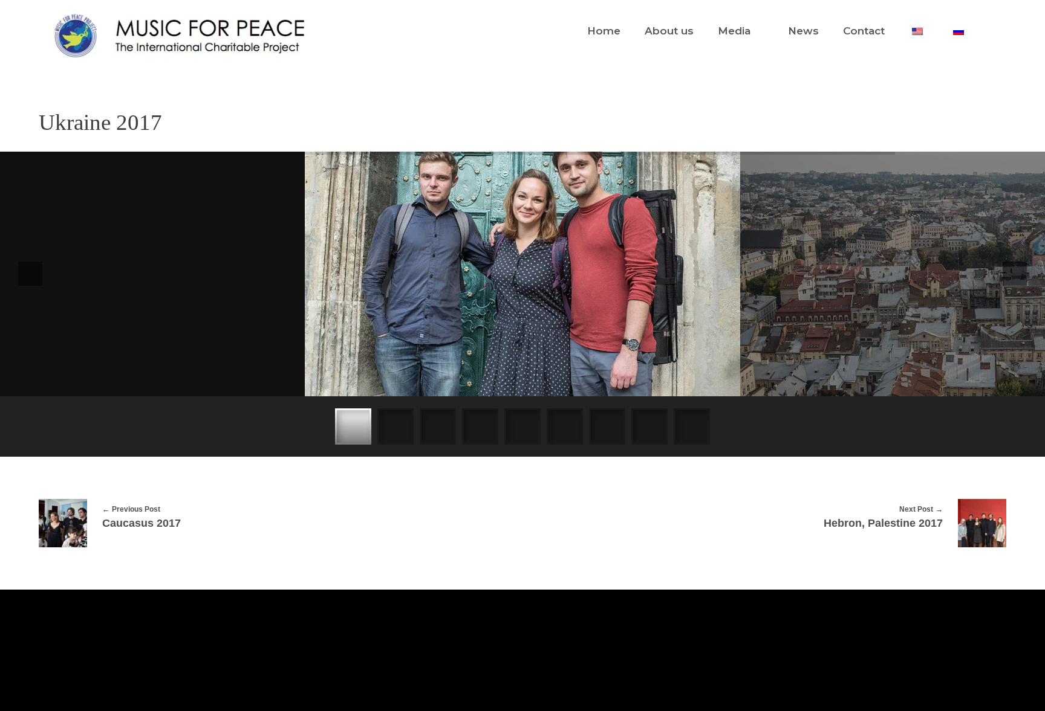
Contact (864, 31)
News (803, 31)
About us (669, 31)
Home (603, 31)
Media (734, 31)
